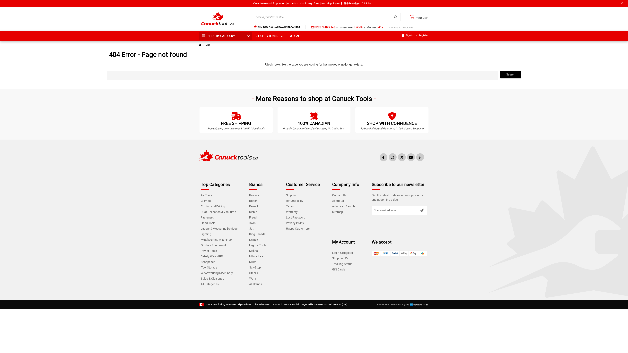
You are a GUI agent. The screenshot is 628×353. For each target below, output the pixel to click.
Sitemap (337, 212)
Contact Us (339, 195)
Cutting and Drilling (213, 206)
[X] (402, 157)
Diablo (253, 212)
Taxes (290, 206)
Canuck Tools (211, 304)
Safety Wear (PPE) (213, 256)
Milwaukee (256, 256)
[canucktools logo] (228, 155)
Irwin (252, 223)
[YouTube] (411, 157)
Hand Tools (208, 223)
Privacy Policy (295, 223)
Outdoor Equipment (213, 245)
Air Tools (206, 195)
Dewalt (253, 206)
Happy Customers (298, 228)
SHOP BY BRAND (269, 36)
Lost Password (295, 217)
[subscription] (422, 210)
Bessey (254, 195)
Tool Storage (209, 267)
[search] (395, 17)
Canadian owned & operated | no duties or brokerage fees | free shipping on (313, 3)
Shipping (291, 195)
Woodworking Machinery (217, 273)
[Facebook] (383, 157)
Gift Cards (338, 269)
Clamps (206, 200)
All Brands (255, 284)
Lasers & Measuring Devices (219, 228)
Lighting (206, 234)
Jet (251, 228)
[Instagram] (393, 157)
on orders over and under (363, 27)
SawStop (255, 267)
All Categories (210, 284)
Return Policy (294, 200)
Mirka (252, 262)
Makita (253, 250)
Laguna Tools (257, 245)
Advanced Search (343, 206)
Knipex (253, 239)
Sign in (409, 35)
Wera (252, 278)
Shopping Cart (341, 258)
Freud (253, 217)
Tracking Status (342, 264)
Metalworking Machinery (217, 239)
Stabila (253, 273)
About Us (338, 200)
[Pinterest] (420, 157)
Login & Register (342, 252)
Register (423, 35)
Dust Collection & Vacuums (218, 212)
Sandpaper (208, 262)
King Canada (257, 234)
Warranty (292, 212)
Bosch (253, 200)
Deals (296, 36)
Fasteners (207, 217)
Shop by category (221, 36)
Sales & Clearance (212, 278)
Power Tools (209, 250)
